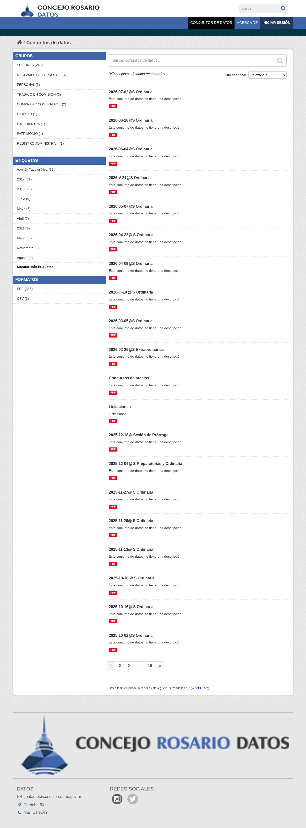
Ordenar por (235, 75)
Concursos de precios (129, 378)
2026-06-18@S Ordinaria (131, 120)
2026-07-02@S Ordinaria (131, 92)
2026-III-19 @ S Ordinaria (131, 292)
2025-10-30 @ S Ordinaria (131, 578)
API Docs (202, 688)
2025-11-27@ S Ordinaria (131, 492)
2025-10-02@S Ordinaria (131, 635)
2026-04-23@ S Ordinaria (131, 235)
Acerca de (247, 23)
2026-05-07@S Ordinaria (131, 206)
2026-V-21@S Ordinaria (130, 178)
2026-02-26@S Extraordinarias (136, 350)
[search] (280, 60)
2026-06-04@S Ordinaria (131, 149)
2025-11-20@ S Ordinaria (131, 521)
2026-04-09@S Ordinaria (131, 263)
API (188, 688)
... (139, 665)
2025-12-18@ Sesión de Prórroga (139, 435)
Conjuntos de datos (211, 23)
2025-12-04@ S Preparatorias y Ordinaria (145, 464)
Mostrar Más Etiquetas (35, 267)
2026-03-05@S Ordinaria (131, 321)
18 (150, 665)
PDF (113, 106)
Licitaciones (120, 407)
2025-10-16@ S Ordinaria (131, 607)
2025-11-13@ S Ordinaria (131, 549)
